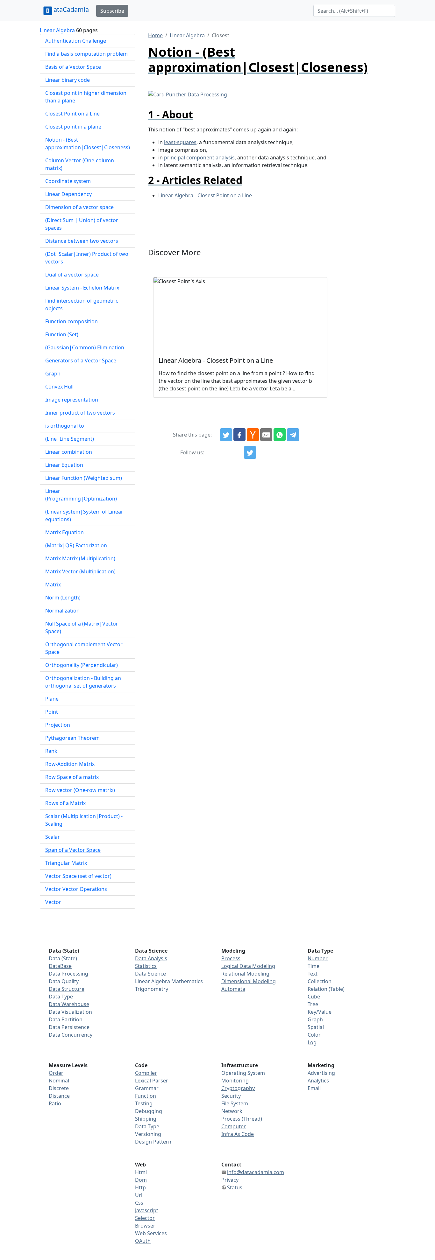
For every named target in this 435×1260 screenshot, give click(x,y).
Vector (53, 902)
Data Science (150, 973)
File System (234, 1103)
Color (314, 1034)
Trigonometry (151, 988)
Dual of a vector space (72, 274)
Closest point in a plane (73, 126)
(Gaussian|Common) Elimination (84, 347)
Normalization (62, 610)
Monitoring (235, 1080)
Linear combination (68, 451)
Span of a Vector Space (73, 849)
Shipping (145, 1118)
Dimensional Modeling (248, 981)
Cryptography (238, 1088)
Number (318, 958)
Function (145, 1095)
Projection (57, 724)
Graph (53, 373)
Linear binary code (67, 79)
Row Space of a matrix (72, 777)
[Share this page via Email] (266, 434)
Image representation (71, 399)
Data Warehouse (69, 1004)
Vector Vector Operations (76, 889)
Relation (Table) (326, 988)
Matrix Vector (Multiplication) (80, 571)
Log (312, 1042)
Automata (233, 988)
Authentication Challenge (75, 40)
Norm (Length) (63, 597)
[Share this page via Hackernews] (253, 434)
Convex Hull (59, 386)
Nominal (59, 1080)
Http (140, 1187)
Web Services (151, 1233)
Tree (313, 1004)
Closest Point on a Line (72, 113)
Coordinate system (68, 181)
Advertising (321, 1072)
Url (138, 1195)
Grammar (147, 1088)
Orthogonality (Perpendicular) (81, 665)
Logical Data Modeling (248, 966)
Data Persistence (69, 1027)
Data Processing (68, 973)
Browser (145, 1225)
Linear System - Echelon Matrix (82, 287)
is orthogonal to (64, 425)
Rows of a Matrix (65, 803)
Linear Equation (64, 464)
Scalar (52, 836)
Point (51, 711)
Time (313, 966)
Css (139, 1202)
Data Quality (64, 981)
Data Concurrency (70, 1034)
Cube (314, 996)
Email (314, 1088)
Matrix (53, 584)
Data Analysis (151, 958)
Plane (52, 698)
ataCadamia (71, 9)
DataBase (60, 966)
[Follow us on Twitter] (250, 452)
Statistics (146, 966)
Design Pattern (153, 1141)
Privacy (230, 1179)
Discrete (59, 1088)
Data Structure (66, 988)
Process (230, 958)
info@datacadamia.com (255, 1172)
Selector (145, 1218)
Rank (51, 750)
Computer (233, 1126)
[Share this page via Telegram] (293, 434)
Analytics (318, 1080)
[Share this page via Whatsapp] (280, 434)
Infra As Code (237, 1134)
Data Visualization (70, 1011)
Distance (59, 1095)
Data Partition (65, 1019)
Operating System (243, 1072)
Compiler (146, 1072)
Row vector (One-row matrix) (80, 790)
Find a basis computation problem (86, 53)
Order (56, 1072)
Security (231, 1095)
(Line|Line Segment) (69, 438)
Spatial (316, 1027)
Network (231, 1111)
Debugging (148, 1111)
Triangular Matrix (66, 862)
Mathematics (187, 981)
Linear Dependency (68, 194)
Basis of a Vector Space (73, 66)
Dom (141, 1179)
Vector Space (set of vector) (78, 875)
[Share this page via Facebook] (239, 434)
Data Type (61, 996)
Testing (144, 1103)
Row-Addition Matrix (70, 763)
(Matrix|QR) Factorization (76, 545)
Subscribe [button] (112, 10)
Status (234, 1187)
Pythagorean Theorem (72, 737)
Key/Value (320, 1011)
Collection (320, 981)
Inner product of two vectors (80, 412)
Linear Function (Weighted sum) (83, 477)
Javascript (146, 1210)
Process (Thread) (241, 1118)
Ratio (55, 1103)
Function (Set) (61, 334)
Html (141, 1172)
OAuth (143, 1240)
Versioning (148, 1134)
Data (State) (63, 958)
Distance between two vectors (81, 240)
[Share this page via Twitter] (226, 434)
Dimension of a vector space (79, 207)
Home (155, 35)
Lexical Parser (151, 1080)
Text (312, 973)
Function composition (71, 321)
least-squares (180, 142)
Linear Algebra (57, 30)
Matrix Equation (64, 532)
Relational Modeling (245, 973)
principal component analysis (199, 157)
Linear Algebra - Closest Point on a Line (205, 195)
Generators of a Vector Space (80, 360)
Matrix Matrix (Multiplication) (80, 558)
